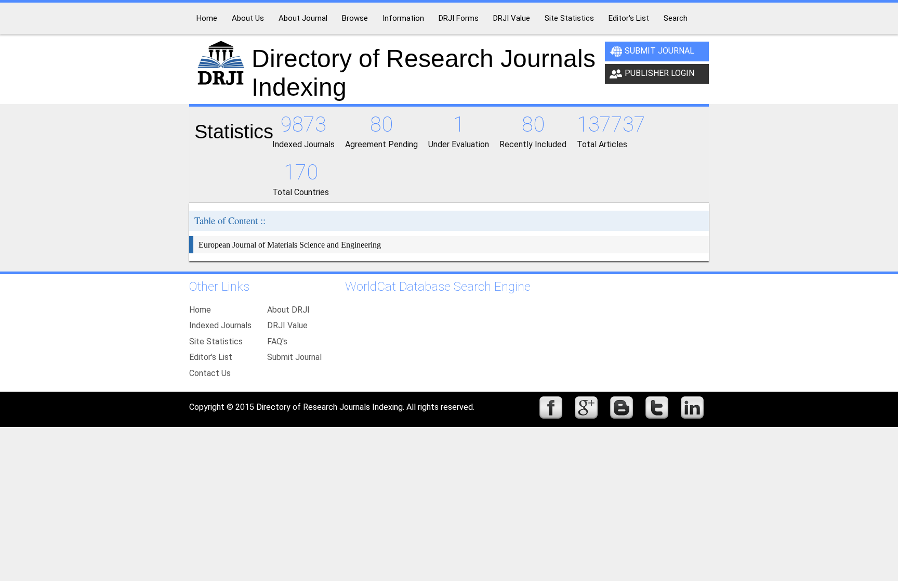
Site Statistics (216, 341)
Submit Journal (659, 51)
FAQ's (277, 341)
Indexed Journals (220, 325)
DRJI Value (287, 325)
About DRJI (288, 310)
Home (200, 310)
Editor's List (210, 357)
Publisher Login (659, 73)
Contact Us (210, 373)
